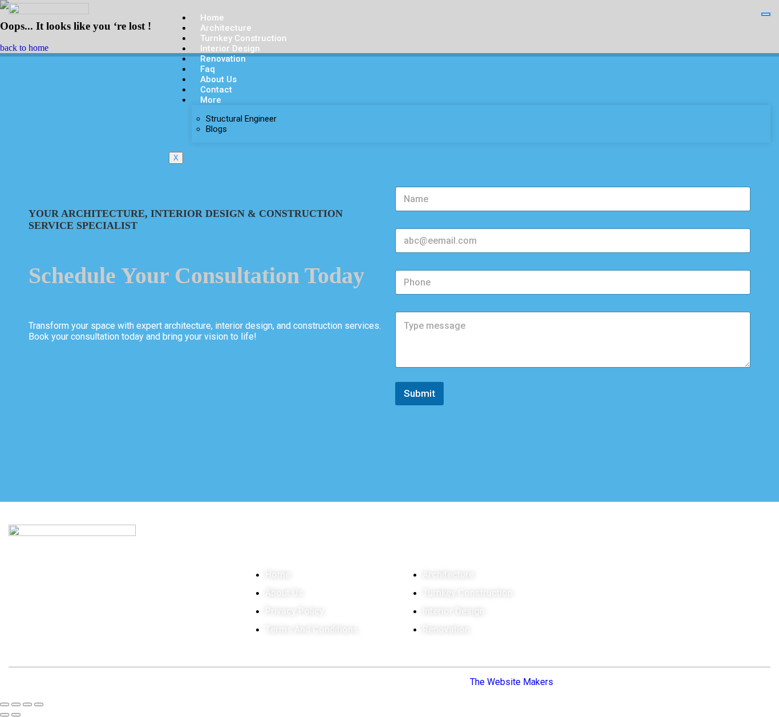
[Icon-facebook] (23, 631)
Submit (419, 393)
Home (212, 18)
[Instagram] (61, 631)
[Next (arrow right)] (16, 714)
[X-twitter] (98, 631)
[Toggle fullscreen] (16, 704)
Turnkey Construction (243, 38)
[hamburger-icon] (765, 14)
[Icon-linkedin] (136, 631)
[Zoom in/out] (4, 704)
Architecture (225, 28)
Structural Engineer (241, 119)
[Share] (27, 704)
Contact (216, 89)
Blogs (216, 129)
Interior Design (230, 48)
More (210, 100)
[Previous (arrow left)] (4, 714)
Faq (207, 69)
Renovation (223, 59)
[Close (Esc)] (38, 704)
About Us (218, 79)
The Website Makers (511, 681)
